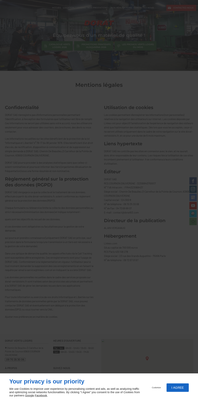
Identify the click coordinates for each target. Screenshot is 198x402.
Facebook (41, 395)
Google (29, 395)
